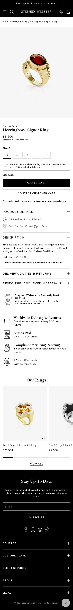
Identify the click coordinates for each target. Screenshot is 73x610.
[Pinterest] (40, 530)
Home (6, 21)
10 (26, 155)
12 (46, 155)
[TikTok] (47, 530)
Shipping (6, 139)
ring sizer (56, 262)
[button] (5, 11)
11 (36, 155)
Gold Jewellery (19, 21)
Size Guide (9, 174)
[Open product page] (25, 413)
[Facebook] (26, 530)
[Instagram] (33, 530)
